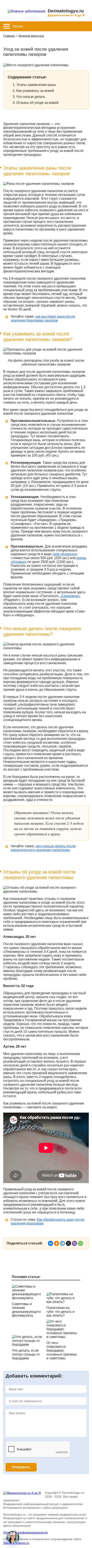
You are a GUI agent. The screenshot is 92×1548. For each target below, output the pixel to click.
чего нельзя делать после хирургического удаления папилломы (43, 848)
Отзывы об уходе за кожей (37, 102)
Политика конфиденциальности (25, 1532)
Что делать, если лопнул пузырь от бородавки (26, 1354)
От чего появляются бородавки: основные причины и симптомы (61, 1350)
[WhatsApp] (80, 1243)
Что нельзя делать (30, 96)
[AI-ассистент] (12, 1537)
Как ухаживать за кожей (35, 91)
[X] (68, 1243)
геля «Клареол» (64, 554)
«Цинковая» (70, 596)
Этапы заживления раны (36, 85)
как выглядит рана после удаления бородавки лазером (43, 318)
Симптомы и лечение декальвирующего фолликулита (26, 1309)
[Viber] (74, 1243)
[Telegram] (62, 1243)
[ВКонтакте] (50, 1243)
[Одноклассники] (56, 1243)
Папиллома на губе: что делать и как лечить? (60, 1311)
